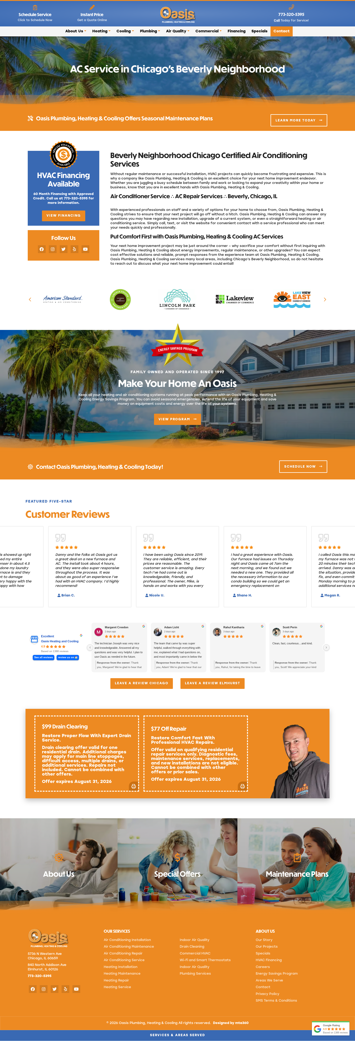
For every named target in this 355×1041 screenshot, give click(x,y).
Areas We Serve (269, 980)
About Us (74, 31)
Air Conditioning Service (124, 960)
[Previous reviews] (90, 647)
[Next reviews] (326, 647)
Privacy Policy (267, 994)
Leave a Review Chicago (141, 683)
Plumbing (148, 31)
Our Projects (267, 947)
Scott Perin (290, 627)
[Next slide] (325, 299)
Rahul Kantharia (233, 627)
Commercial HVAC (195, 953)
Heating (99, 31)
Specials (259, 31)
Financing (237, 31)
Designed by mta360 (231, 1023)
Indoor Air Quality (194, 940)
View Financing (63, 216)
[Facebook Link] (42, 249)
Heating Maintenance (122, 974)
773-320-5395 (39, 976)
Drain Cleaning (192, 947)
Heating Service (117, 987)
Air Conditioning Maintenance (129, 947)
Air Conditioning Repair (123, 953)
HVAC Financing (269, 960)
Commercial (207, 31)
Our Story (264, 940)
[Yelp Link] (74, 249)
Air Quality (176, 31)
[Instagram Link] (53, 249)
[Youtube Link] (85, 249)
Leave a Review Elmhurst (212, 683)
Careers (263, 967)
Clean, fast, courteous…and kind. (292, 643)
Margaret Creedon (116, 627)
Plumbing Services (195, 974)
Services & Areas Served (177, 1035)
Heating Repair (116, 980)
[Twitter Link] (63, 249)
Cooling (123, 31)
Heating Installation (120, 967)
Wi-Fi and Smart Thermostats (205, 960)
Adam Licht (171, 627)
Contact (281, 31)
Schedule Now (300, 467)
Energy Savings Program (277, 974)
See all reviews (43, 657)
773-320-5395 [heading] (291, 14)
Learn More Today (296, 120)
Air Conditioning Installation (127, 940)
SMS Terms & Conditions (276, 1001)
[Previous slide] (30, 299)
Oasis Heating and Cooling (60, 641)
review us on (66, 657)
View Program (174, 419)
